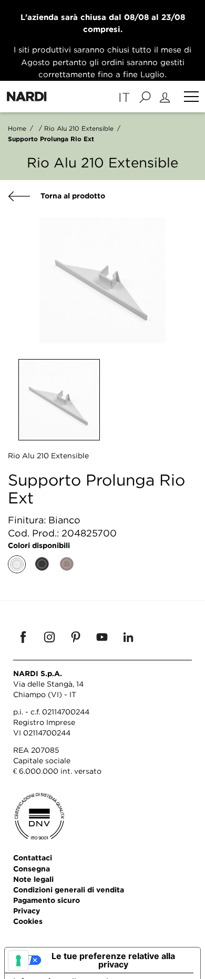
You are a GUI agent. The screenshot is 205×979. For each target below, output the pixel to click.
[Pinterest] (76, 637)
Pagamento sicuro (46, 900)
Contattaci (32, 857)
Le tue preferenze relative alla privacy (113, 960)
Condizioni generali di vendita (68, 889)
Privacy (26, 910)
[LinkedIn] (128, 637)
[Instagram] (49, 637)
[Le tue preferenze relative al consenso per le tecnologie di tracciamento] (18, 961)
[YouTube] (102, 637)
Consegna (31, 868)
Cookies (28, 921)
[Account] (166, 96)
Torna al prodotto (71, 195)
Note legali (33, 879)
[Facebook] (23, 637)
